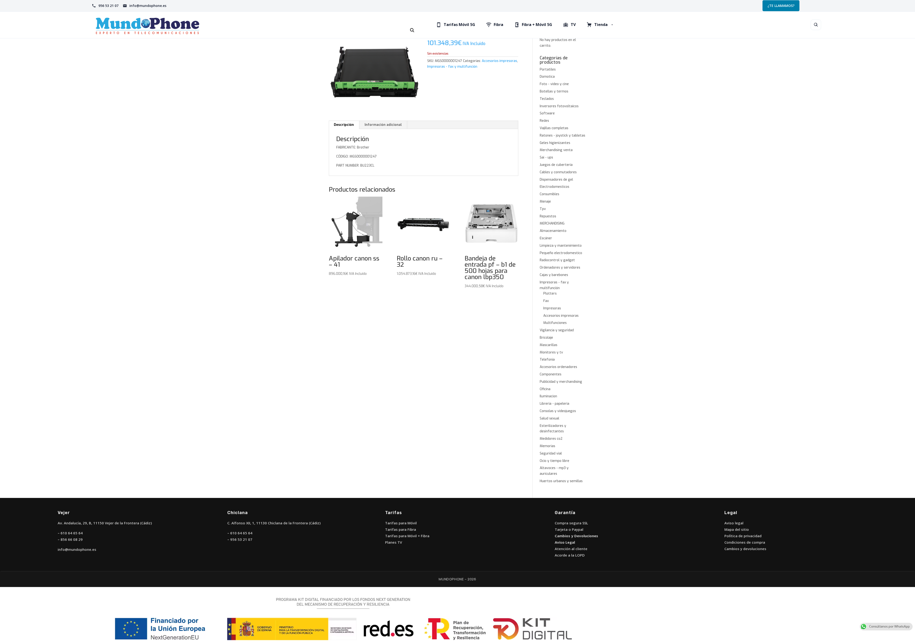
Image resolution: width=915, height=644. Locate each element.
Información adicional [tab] (383, 125)
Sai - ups (546, 157)
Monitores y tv (551, 352)
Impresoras (552, 308)
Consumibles (549, 194)
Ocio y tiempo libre (554, 461)
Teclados (547, 99)
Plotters (550, 293)
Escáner (546, 238)
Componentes (550, 374)
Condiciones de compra (744, 542)
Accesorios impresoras (499, 61)
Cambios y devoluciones (745, 548)
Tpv (543, 209)
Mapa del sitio (736, 529)
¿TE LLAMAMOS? (781, 5)
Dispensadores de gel (556, 179)
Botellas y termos (554, 91)
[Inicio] (166, 25)
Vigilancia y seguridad (557, 330)
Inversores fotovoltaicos (559, 106)
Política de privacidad (743, 535)
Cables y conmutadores (558, 172)
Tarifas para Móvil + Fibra (407, 535)
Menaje (545, 201)
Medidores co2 (551, 438)
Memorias (547, 446)
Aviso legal (733, 523)
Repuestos (548, 216)
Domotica (547, 76)
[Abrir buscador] (816, 25)
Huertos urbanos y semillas (561, 481)
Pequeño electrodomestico (561, 253)
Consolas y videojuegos (558, 411)
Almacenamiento (553, 231)
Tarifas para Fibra (400, 529)
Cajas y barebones (554, 275)
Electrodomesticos (554, 186)
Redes (544, 120)
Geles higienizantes (555, 143)
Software (547, 113)
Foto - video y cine (554, 84)
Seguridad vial (551, 453)
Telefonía (547, 359)
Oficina (545, 389)
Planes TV (393, 542)
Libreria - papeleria (554, 403)
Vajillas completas (554, 128)
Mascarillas (548, 345)
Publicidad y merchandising (561, 381)
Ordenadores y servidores (560, 267)
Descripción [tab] (344, 125)
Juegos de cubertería (556, 165)
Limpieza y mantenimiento (561, 245)
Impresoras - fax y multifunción (452, 66)
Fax (546, 301)
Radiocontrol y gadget (557, 260)
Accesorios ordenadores (558, 367)
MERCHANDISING (552, 223)
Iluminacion (548, 396)
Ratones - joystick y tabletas (562, 135)
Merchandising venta (556, 150)
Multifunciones (555, 323)
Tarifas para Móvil (401, 523)
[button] (412, 30)
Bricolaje (546, 337)
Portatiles (548, 69)
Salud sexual (549, 418)
